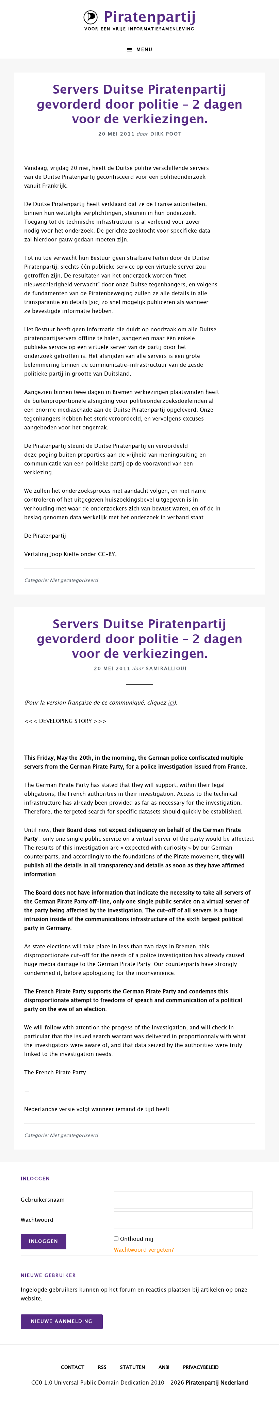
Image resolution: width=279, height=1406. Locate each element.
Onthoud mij (136, 1239)
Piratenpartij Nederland (217, 1383)
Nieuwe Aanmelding (62, 1321)
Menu (144, 49)
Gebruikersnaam (43, 1200)
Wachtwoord (37, 1220)
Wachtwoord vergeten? (144, 1250)
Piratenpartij (150, 17)
